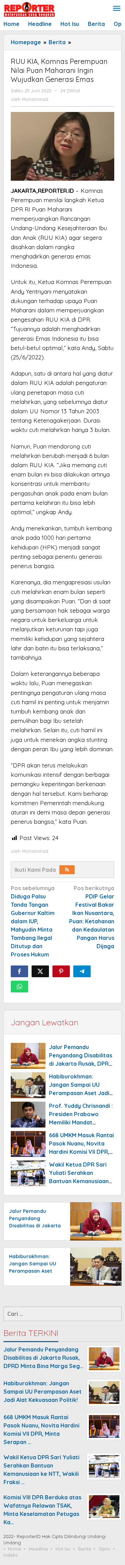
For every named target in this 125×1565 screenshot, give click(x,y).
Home (14, 1549)
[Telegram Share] (82, 971)
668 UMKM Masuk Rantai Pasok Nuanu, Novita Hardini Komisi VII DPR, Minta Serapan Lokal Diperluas (81, 1152)
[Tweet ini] (40, 971)
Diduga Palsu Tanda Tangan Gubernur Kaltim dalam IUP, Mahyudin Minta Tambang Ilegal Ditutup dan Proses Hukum (33, 921)
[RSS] (67, 869)
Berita (84, 1549)
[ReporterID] (29, 9)
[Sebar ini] (19, 971)
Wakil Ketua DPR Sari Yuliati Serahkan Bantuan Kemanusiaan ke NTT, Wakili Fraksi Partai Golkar (79, 1181)
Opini (104, 1549)
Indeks (10, 1555)
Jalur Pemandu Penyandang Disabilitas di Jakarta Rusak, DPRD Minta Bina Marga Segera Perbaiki (81, 1064)
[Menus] (117, 9)
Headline (38, 1549)
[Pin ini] (61, 971)
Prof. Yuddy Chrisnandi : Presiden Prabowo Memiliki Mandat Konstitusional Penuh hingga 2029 (81, 1122)
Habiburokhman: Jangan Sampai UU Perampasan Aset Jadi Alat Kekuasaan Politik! (34, 1271)
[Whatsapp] (19, 986)
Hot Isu (63, 1549)
